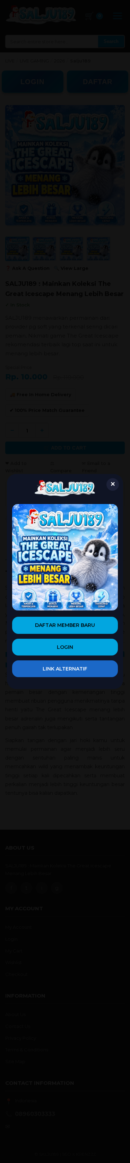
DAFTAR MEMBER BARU (65, 625)
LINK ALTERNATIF (65, 669)
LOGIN (65, 647)
